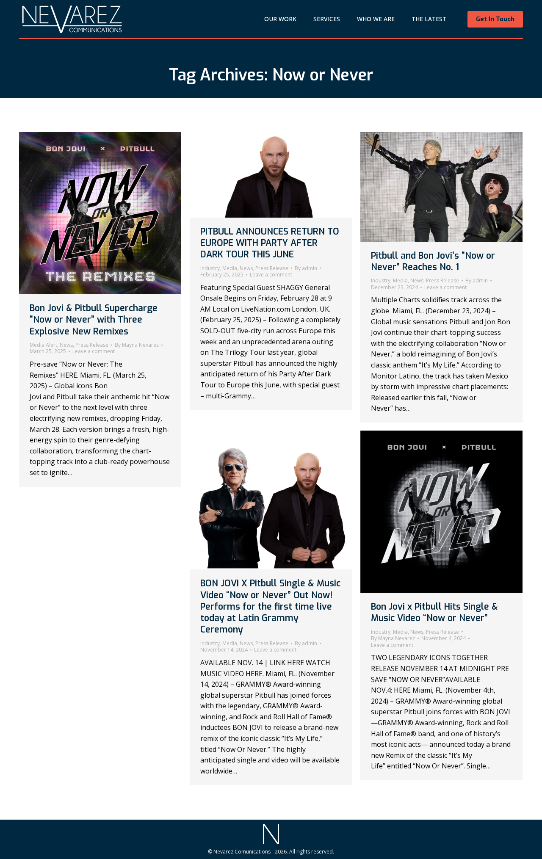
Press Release (91, 344)
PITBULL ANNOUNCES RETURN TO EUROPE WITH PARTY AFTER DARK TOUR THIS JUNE (269, 243)
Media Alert (43, 344)
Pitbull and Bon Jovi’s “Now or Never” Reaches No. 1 (433, 261)
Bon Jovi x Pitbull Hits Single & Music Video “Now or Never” (434, 612)
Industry (210, 268)
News (66, 344)
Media (229, 268)
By (137, 345)
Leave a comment (93, 351)
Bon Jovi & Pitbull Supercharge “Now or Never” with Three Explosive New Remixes (94, 319)
